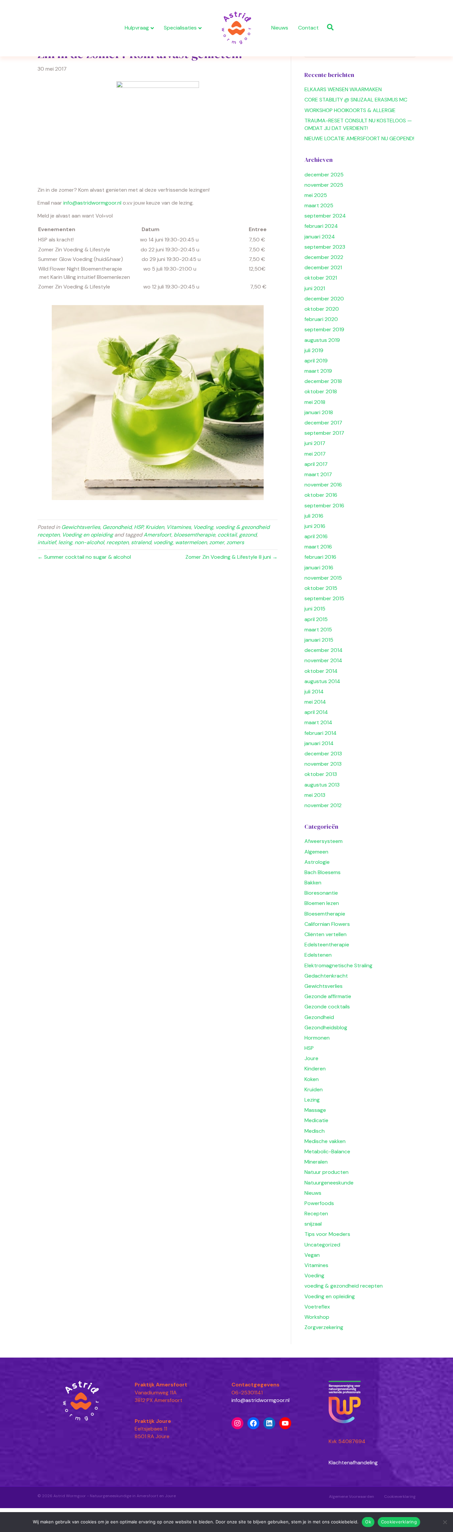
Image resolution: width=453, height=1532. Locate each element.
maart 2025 (318, 205)
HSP (138, 527)
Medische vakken (325, 1141)
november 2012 (323, 805)
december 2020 (324, 298)
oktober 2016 (320, 494)
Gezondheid (117, 527)
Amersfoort (157, 534)
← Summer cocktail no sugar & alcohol (84, 556)
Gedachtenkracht (326, 975)
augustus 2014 (322, 681)
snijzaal (313, 1223)
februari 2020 (321, 319)
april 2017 (316, 464)
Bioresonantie (321, 892)
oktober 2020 (321, 308)
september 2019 (324, 329)
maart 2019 (318, 370)
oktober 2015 (320, 588)
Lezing (312, 1099)
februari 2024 (321, 226)
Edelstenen (318, 954)
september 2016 (324, 505)
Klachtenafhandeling (353, 1462)
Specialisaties (180, 27)
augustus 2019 (322, 340)
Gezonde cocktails (327, 1006)
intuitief (46, 542)
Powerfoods (319, 1203)
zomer (216, 542)
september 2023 (324, 246)
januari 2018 (318, 412)
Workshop (316, 1316)
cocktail (227, 534)
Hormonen (317, 1037)
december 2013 (323, 753)
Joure (311, 1058)
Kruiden (155, 527)
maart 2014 (318, 722)
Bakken (312, 882)
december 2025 (324, 174)
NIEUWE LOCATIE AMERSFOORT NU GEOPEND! (359, 138)
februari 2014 (320, 733)
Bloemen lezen (321, 903)
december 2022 (323, 257)
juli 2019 (313, 350)
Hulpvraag (137, 27)
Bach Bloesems (322, 872)
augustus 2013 (322, 784)
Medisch (314, 1130)
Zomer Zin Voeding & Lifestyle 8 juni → (231, 556)
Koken (311, 1079)
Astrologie (317, 862)
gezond (248, 534)
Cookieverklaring (400, 1496)
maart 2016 (318, 546)
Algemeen (316, 851)
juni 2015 (314, 608)
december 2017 (323, 422)
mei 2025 (315, 195)
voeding (163, 542)
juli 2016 (313, 515)
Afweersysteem (323, 841)
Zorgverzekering (323, 1327)
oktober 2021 (320, 277)
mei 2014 (315, 701)
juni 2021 (314, 288)
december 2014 (323, 650)
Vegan (312, 1254)
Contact (308, 27)
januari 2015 (318, 639)
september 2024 (325, 215)
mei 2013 (314, 795)
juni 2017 (314, 443)
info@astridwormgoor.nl (92, 202)
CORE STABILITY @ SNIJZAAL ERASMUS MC (355, 99)
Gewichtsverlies (80, 527)
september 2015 (324, 598)
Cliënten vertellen (325, 934)
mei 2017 (315, 453)
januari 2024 (319, 236)
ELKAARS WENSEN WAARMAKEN (343, 89)
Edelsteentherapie (326, 944)
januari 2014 (319, 743)
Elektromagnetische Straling (338, 965)
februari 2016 (320, 556)
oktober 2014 (321, 671)
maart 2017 (318, 474)
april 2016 (316, 536)
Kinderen (315, 1068)
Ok (368, 1521)
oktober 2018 (320, 391)
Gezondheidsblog (325, 1027)
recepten (117, 542)
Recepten (316, 1213)
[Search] (329, 27)
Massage (315, 1110)
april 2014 (316, 712)
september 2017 (324, 432)
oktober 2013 (320, 774)
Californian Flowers (327, 924)
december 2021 (323, 267)
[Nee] (444, 1522)
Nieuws (279, 27)
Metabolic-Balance (327, 1151)
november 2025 (323, 184)
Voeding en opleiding (87, 534)
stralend (141, 542)
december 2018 (323, 381)
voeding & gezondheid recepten (343, 1285)
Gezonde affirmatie (327, 996)
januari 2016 (318, 567)
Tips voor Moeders (327, 1234)
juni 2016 (314, 526)
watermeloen (191, 542)
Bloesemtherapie (324, 913)
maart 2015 (318, 629)
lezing (65, 542)
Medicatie (316, 1120)
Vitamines (178, 527)
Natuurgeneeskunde (329, 1182)
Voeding (203, 527)
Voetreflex (317, 1306)
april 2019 (316, 360)
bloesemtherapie (194, 534)
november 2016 (323, 484)
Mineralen (316, 1161)
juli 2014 (314, 691)
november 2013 (323, 763)
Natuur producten (326, 1172)
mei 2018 (314, 402)
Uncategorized (322, 1244)
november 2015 (323, 577)
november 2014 (323, 660)
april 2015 (316, 619)
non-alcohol (89, 542)
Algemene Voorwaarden (351, 1496)
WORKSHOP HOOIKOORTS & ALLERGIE (350, 110)
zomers (235, 542)
